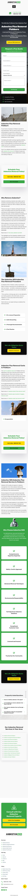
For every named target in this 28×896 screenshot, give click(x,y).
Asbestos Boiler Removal (7, 848)
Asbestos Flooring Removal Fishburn (11, 751)
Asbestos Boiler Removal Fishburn (11, 741)
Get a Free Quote (14, 181)
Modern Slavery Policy (7, 869)
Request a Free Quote (14, 350)
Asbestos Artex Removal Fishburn (11, 747)
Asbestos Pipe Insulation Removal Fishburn (12, 745)
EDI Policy (4, 876)
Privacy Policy (5, 874)
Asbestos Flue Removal (7, 849)
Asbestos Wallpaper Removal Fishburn (11, 755)
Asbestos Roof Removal (7, 846)
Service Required (6, 73)
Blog (3, 860)
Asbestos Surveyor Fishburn (9, 757)
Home (4, 855)
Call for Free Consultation (14, 820)
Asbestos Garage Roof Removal (8, 844)
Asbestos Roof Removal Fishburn (10, 739)
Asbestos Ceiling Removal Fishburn (11, 749)
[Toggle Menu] (14, 6)
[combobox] (14, 75)
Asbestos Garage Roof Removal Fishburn (12, 737)
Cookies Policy (5, 872)
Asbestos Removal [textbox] (7, 75)
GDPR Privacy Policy (6, 870)
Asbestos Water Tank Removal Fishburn (12, 753)
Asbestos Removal (6, 842)
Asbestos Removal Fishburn (9, 735)
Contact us (5, 858)
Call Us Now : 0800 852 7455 (14, 176)
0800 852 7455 (17, 14)
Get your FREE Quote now (14, 42)
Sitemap (4, 862)
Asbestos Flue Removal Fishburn (10, 743)
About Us (4, 856)
